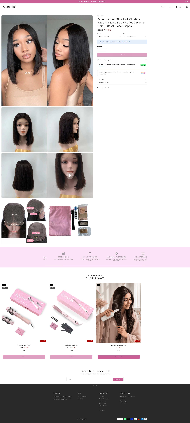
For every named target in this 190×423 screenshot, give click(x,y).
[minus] (98, 50)
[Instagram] (185, 1)
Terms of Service (103, 405)
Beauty (163, 7)
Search (100, 408)
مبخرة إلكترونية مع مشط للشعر (119, 345)
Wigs (170, 7)
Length (99, 33)
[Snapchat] (187, 1)
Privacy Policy (102, 403)
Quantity (99, 46)
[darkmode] (187, 6)
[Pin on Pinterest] (108, 87)
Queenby (84, 419)
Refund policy (102, 401)
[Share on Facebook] (102, 87)
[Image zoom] (47, 60)
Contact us (101, 410)
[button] (122, 55)
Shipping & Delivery (103, 398)
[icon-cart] (183, 7)
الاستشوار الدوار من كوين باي (24, 345)
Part (124, 33)
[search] (176, 6)
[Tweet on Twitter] (105, 87)
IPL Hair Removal (82, 396)
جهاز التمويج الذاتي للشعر (71, 345)
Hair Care (80, 398)
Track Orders (102, 396)
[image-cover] (70, 175)
